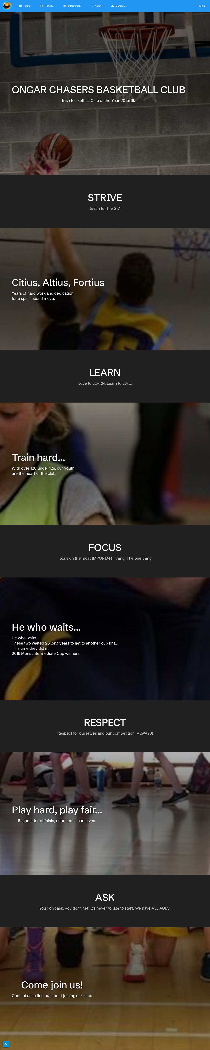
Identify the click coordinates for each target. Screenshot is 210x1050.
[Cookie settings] (6, 1044)
